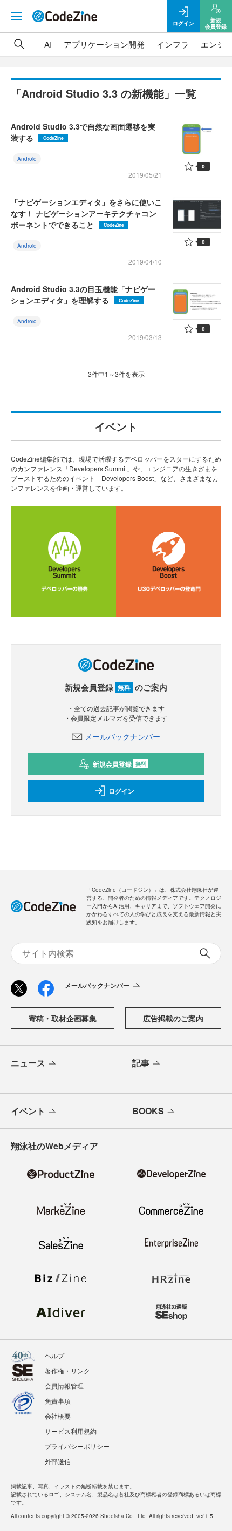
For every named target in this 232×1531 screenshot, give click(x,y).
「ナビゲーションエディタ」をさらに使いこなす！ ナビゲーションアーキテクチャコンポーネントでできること (86, 213)
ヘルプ (54, 1355)
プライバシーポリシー (77, 1446)
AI (48, 44)
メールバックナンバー (122, 736)
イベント (28, 1111)
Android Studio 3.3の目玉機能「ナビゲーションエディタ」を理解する (83, 294)
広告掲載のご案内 (173, 1018)
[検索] (19, 44)
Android (27, 158)
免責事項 (58, 1400)
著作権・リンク (67, 1370)
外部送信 (58, 1461)
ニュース (28, 1062)
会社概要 (58, 1415)
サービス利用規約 (71, 1430)
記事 (140, 1062)
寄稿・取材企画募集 (63, 1018)
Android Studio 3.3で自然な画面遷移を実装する (83, 132)
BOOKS (148, 1111)
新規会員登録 (119, 764)
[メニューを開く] (16, 16)
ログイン (121, 791)
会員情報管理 (64, 1385)
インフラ (172, 44)
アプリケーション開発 (104, 44)
